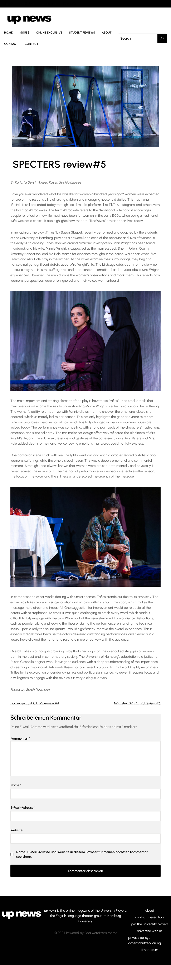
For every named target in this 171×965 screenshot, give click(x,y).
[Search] (162, 39)
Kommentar (20, 738)
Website (16, 830)
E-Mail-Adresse (23, 808)
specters (95, 60)
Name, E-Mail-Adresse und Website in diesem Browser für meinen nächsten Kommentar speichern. (82, 854)
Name (15, 785)
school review (79, 60)
